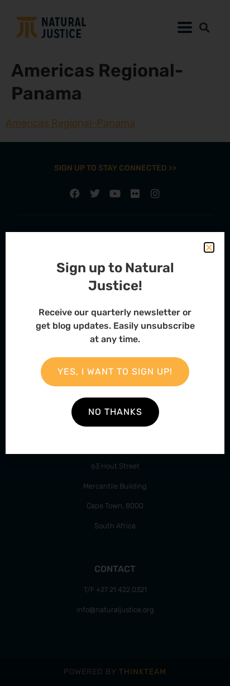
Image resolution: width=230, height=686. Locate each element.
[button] (209, 247)
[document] (115, 343)
